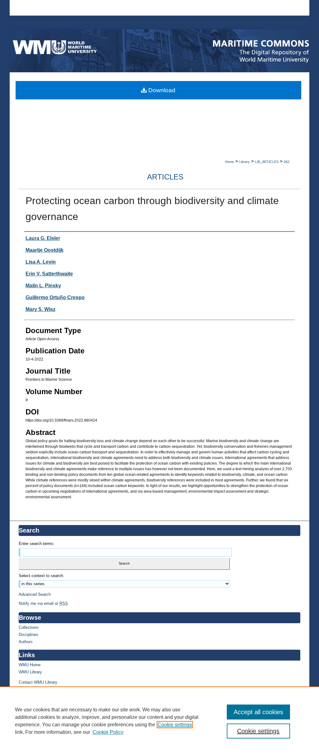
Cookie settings (175, 724)
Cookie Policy (108, 732)
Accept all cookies (258, 712)
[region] (159, 720)
